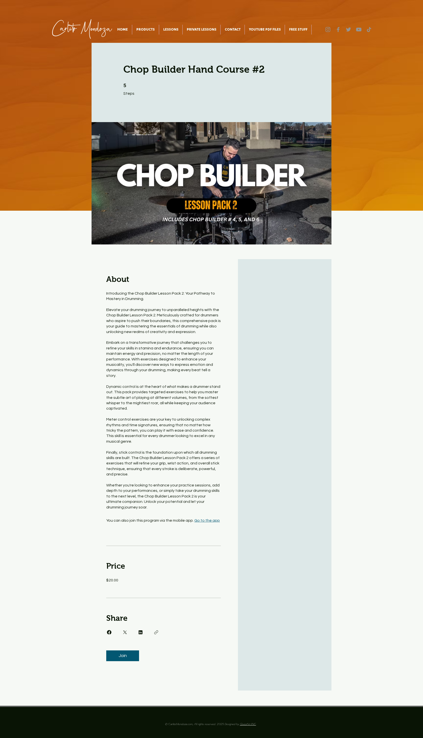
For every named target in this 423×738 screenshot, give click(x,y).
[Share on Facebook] (109, 632)
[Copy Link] (156, 632)
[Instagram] (328, 29)
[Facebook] (338, 29)
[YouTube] (358, 29)
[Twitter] (348, 29)
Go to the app (207, 520)
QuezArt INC (248, 724)
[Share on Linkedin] (140, 632)
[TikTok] (369, 29)
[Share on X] (125, 632)
